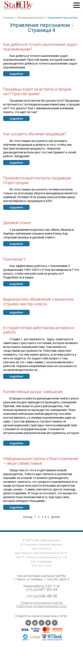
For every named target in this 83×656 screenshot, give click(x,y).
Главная (8, 17)
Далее (55, 517)
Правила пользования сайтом (41, 602)
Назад (27, 517)
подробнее (16, 74)
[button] (76, 5)
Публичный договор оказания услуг (41, 606)
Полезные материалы (30, 17)
